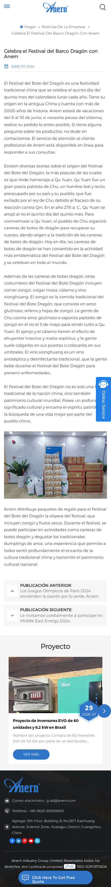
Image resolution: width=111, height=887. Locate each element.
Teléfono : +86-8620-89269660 (38, 811)
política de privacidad (47, 867)
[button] (104, 711)
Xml (25, 867)
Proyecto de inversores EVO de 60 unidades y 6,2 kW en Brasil (46, 724)
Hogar (29, 26)
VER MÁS (31, 754)
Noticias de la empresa (63, 26)
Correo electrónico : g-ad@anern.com (44, 801)
